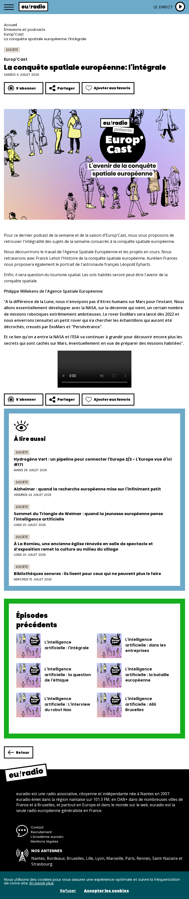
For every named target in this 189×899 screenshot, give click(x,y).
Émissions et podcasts (24, 29)
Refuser (68, 891)
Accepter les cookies (106, 891)
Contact (37, 827)
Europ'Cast (14, 34)
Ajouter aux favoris (112, 88)
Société (12, 50)
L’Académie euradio (47, 836)
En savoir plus (42, 883)
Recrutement (41, 832)
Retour (22, 752)
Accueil (10, 24)
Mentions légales (44, 841)
